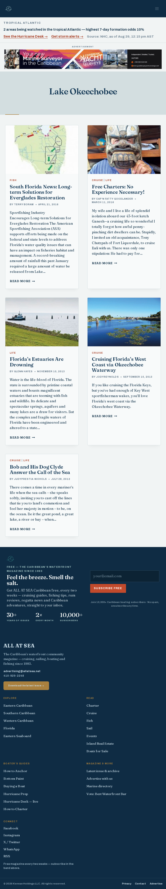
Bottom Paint (13, 778)
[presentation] (41, 149)
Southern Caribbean (19, 713)
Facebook (10, 828)
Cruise (97, 180)
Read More (22, 281)
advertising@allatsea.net (21, 671)
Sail (89, 728)
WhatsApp (11, 849)
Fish (13, 180)
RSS (6, 856)
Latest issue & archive (102, 771)
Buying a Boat (14, 786)
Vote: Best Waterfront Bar (106, 794)
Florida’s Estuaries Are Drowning (37, 361)
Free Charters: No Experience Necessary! (118, 189)
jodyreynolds (107, 377)
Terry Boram (24, 204)
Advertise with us (99, 778)
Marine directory (99, 786)
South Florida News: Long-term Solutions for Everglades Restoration (41, 192)
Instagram (11, 835)
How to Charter (15, 809)
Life (108, 180)
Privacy (126, 883)
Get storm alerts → (67, 36)
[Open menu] (157, 8)
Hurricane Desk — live (20, 801)
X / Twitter (11, 842)
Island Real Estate (100, 743)
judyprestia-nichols (30, 479)
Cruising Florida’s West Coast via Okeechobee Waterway (119, 364)
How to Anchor (15, 771)
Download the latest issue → (26, 685)
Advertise (156, 883)
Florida (9, 728)
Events (91, 736)
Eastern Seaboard (17, 736)
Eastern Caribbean (17, 705)
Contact (140, 883)
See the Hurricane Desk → (25, 36)
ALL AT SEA (19, 645)
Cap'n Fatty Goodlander (114, 199)
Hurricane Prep (15, 794)
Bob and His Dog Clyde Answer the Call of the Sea (40, 469)
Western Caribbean (18, 721)
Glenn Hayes (23, 371)
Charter (92, 705)
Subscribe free (108, 588)
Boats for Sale (97, 751)
